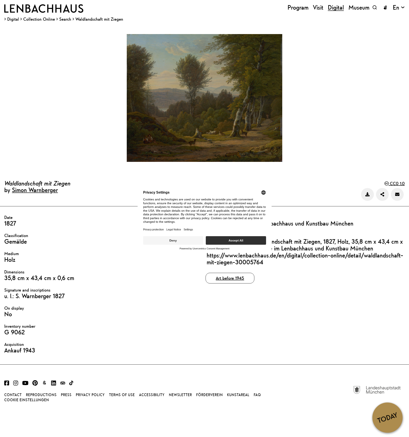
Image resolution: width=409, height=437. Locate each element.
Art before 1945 (230, 278)
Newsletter (180, 395)
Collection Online (39, 19)
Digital (13, 19)
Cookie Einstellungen (26, 400)
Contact (13, 395)
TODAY (387, 417)
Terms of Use (122, 395)
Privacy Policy (90, 395)
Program (298, 7)
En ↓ (399, 7)
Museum (359, 7)
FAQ (257, 395)
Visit (318, 7)
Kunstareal (238, 395)
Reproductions (41, 395)
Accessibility (152, 395)
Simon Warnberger (35, 189)
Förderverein (209, 395)
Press (66, 395)
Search (65, 19)
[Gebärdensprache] (385, 7)
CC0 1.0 (397, 183)
